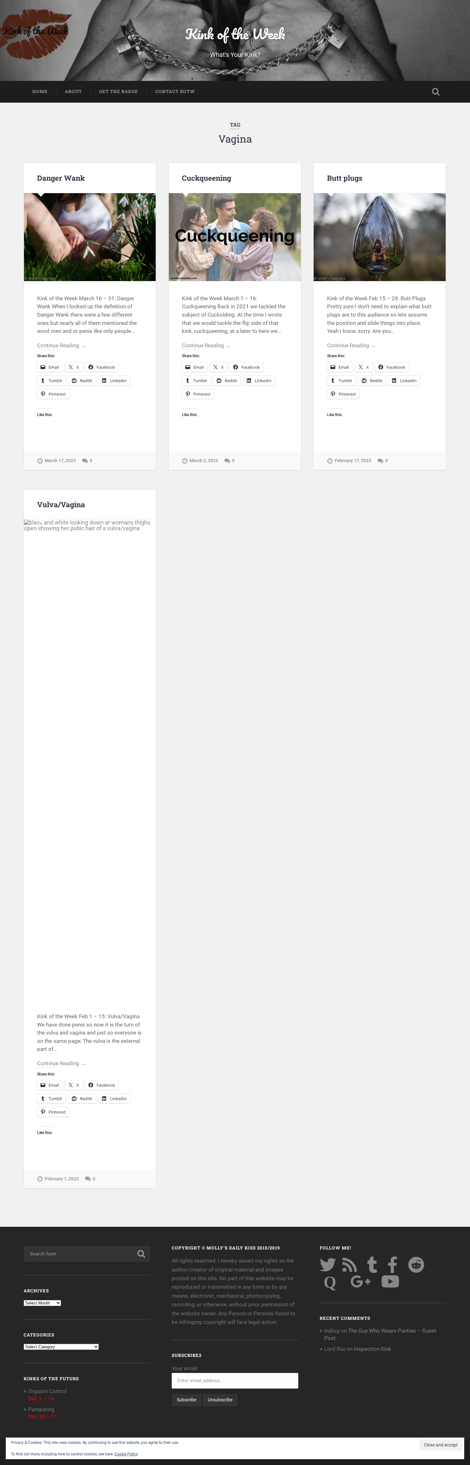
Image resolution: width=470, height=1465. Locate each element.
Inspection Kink (372, 1349)
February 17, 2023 (353, 460)
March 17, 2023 (60, 460)
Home (40, 91)
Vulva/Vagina (61, 504)
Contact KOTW (175, 91)
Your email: (185, 1368)
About (73, 91)
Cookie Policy (126, 1454)
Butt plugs (344, 178)
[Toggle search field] (436, 92)
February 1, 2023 (62, 1179)
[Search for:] (87, 1254)
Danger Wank (61, 178)
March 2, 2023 (204, 460)
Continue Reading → (61, 345)
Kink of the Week (235, 33)
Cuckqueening (206, 178)
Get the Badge (118, 91)
